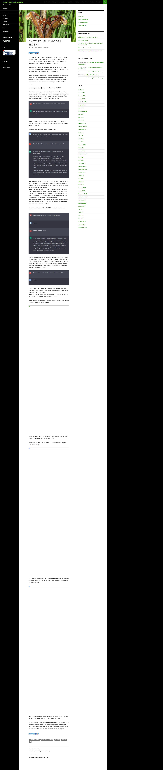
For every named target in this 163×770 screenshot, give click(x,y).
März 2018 (81, 184)
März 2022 (81, 132)
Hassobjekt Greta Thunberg (96, 72)
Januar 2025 (81, 99)
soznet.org (54, 2)
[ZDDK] (9, 53)
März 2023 (81, 120)
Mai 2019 (80, 157)
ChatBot (57, 739)
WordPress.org (82, 25)
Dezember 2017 (82, 194)
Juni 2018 (81, 175)
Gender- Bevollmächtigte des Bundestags (39, 750)
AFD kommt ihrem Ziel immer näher (88, 37)
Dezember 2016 (82, 227)
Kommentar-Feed (83, 22)
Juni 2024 (81, 108)
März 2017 (81, 218)
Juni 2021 (81, 138)
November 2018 (82, 169)
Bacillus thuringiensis (47, 739)
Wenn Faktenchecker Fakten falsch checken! (90, 51)
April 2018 (81, 181)
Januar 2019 (81, 163)
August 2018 (81, 172)
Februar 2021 (82, 145)
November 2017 (82, 197)
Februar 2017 (82, 221)
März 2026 (81, 89)
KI (30, 741)
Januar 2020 (81, 151)
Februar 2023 (82, 123)
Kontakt (78, 2)
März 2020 (81, 148)
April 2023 (81, 117)
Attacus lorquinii (34, 739)
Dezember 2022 (82, 126)
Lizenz (92, 2)
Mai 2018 (80, 178)
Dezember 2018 (82, 166)
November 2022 (82, 129)
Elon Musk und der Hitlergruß (86, 48)
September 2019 (82, 154)
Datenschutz (85, 2)
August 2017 (81, 206)
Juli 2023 (80, 114)
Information (70, 2)
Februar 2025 (82, 95)
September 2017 (82, 203)
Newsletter (99, 2)
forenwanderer (43, 47)
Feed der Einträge (83, 19)
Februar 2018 (82, 187)
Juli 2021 (80, 135)
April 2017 (81, 215)
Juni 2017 (81, 212)
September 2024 (82, 102)
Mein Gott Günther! (83, 40)
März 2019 (81, 160)
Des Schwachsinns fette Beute (13, 2)
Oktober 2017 (82, 200)
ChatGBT (64, 739)
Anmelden (81, 16)
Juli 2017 (80, 209)
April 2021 (81, 141)
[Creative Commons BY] (6, 41)
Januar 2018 (81, 191)
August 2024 (81, 105)
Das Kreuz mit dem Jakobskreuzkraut (38, 756)
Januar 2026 (81, 92)
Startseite (46, 2)
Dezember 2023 (82, 111)
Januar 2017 (81, 224)
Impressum (62, 2)
